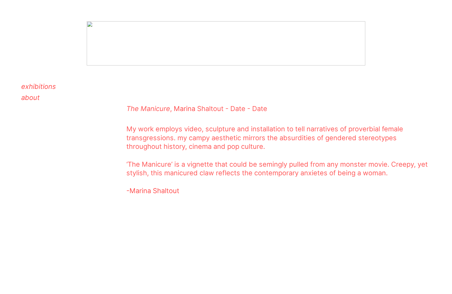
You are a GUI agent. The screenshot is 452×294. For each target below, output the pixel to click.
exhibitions (38, 86)
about (30, 97)
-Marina (138, 191)
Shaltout (165, 191)
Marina (184, 109)
